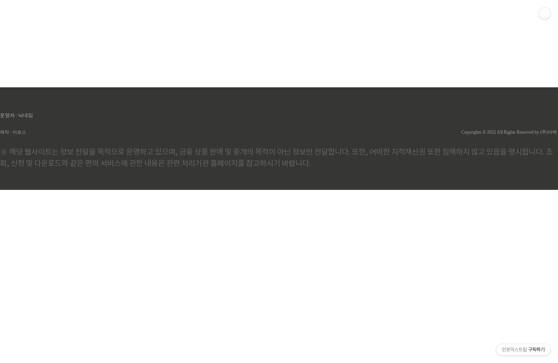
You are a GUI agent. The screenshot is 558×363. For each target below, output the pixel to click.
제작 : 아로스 (13, 132)
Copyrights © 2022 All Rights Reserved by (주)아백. (509, 132)
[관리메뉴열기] (544, 13)
